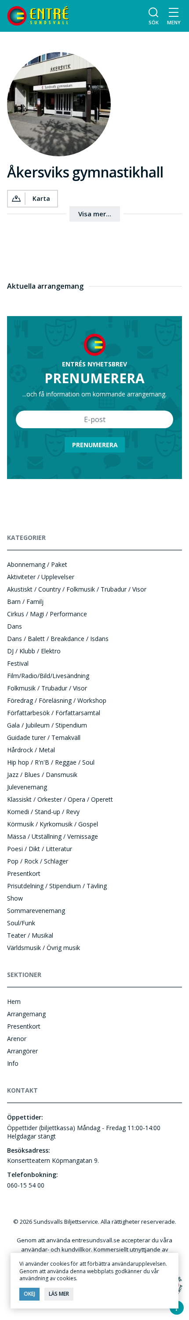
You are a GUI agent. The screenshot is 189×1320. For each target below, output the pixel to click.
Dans (14, 626)
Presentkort (23, 873)
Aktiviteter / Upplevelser (40, 577)
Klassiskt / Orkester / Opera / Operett (60, 799)
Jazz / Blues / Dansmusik (42, 774)
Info (12, 1063)
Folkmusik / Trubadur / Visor (47, 688)
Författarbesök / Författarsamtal (53, 713)
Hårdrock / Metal (31, 750)
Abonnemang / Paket (37, 564)
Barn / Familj (25, 601)
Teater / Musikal (30, 935)
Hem (14, 1001)
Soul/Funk (21, 923)
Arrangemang (26, 1014)
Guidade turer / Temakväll (43, 737)
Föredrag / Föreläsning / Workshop (56, 700)
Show (15, 898)
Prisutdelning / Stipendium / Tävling (57, 886)
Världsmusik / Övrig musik (43, 947)
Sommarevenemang (36, 910)
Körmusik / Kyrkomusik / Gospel (52, 824)
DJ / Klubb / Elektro (34, 651)
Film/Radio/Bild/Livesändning (48, 675)
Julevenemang (27, 787)
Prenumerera (95, 445)
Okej (29, 1293)
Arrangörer (22, 1051)
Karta (41, 198)
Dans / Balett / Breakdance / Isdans (58, 638)
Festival (18, 663)
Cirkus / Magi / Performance (47, 614)
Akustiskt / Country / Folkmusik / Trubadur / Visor (76, 589)
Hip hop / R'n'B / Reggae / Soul (50, 762)
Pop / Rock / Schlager (37, 861)
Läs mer (59, 1293)
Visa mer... (94, 213)
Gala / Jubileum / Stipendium (47, 725)
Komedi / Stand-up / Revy (43, 811)
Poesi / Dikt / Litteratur (39, 849)
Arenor (16, 1038)
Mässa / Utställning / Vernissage (52, 836)
